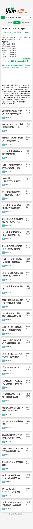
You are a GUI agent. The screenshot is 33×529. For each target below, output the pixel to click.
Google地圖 (7, 32)
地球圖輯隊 (25, 22)
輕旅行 (17, 22)
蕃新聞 (10, 22)
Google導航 (17, 32)
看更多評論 (26, 59)
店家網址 (26, 32)
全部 (3, 22)
